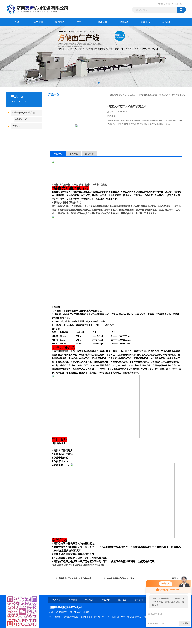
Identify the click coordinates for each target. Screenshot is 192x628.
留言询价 (89, 154)
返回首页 (161, 4)
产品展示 (131, 95)
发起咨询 (184, 623)
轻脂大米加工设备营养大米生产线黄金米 (75, 578)
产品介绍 (58, 154)
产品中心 (81, 22)
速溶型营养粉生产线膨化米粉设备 (120, 578)
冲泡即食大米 (21, 119)
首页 (17, 22)
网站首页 (56, 600)
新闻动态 (59, 22)
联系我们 (178, 4)
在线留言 (169, 4)
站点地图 (130, 617)
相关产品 (73, 154)
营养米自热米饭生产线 (23, 112)
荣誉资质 (124, 22)
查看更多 (16, 126)
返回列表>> (176, 578)
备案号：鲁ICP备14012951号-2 (99, 617)
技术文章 (102, 22)
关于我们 (38, 22)
